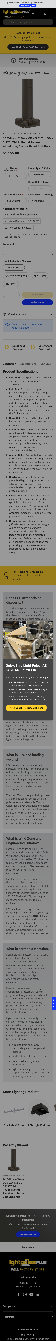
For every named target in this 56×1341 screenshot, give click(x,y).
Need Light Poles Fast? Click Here (26, 707)
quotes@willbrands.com (18, 2)
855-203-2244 (39, 2)
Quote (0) (53, 1003)
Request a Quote (28, 5)
